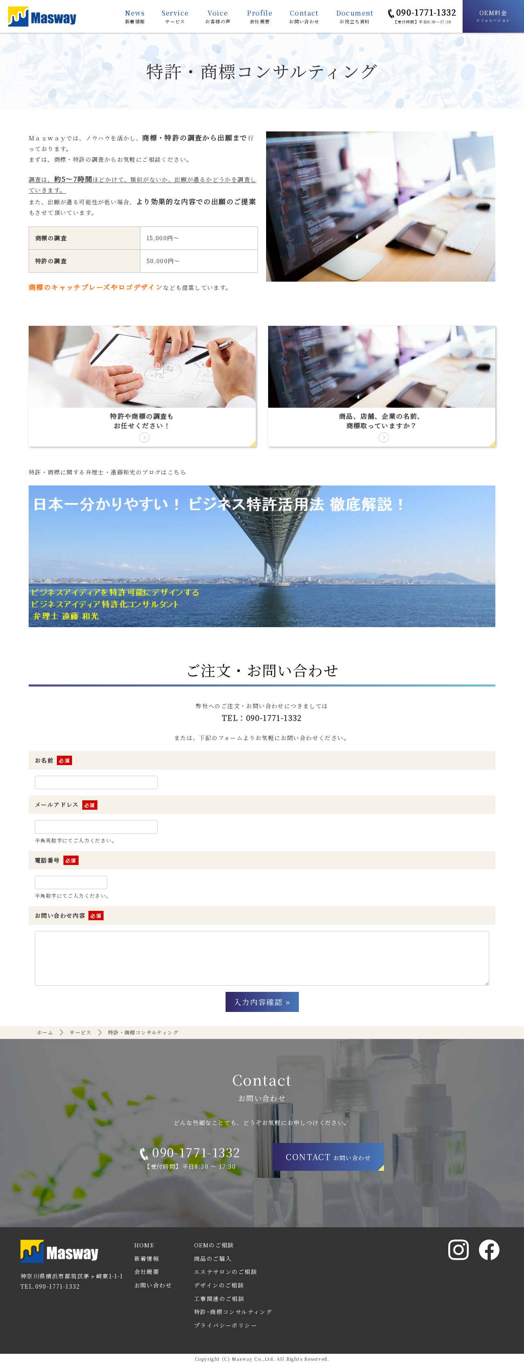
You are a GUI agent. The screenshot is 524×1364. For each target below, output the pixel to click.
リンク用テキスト (142, 386)
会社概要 (147, 1271)
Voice (217, 16)
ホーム (45, 1032)
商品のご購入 (213, 1258)
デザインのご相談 (219, 1285)
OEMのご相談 (214, 1245)
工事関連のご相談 (219, 1298)
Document (355, 16)
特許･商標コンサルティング (233, 1312)
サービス (81, 1032)
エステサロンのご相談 (225, 1271)
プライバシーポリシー (225, 1325)
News (135, 16)
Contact (304, 16)
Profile (260, 16)
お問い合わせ (153, 1285)
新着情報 (147, 1258)
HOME (144, 1245)
